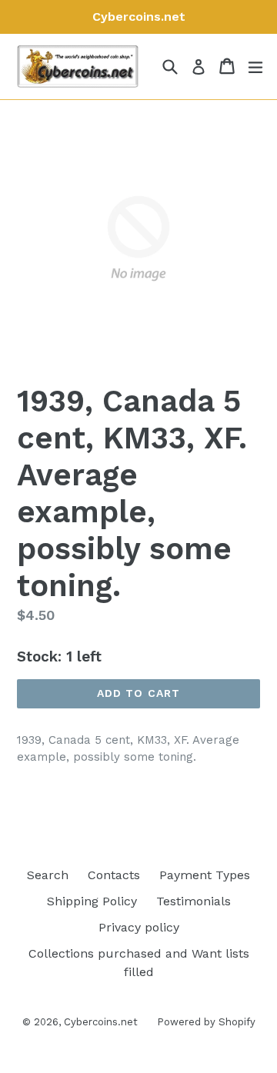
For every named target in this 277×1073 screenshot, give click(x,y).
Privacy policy (138, 927)
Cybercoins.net (101, 1022)
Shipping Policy (92, 901)
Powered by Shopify (206, 1022)
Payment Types (204, 875)
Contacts (114, 875)
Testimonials (193, 901)
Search (47, 875)
